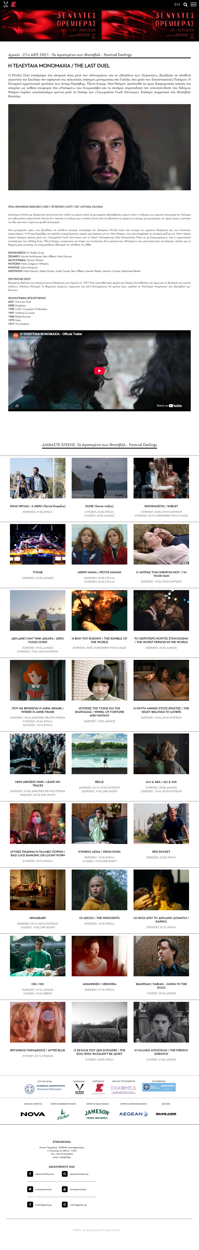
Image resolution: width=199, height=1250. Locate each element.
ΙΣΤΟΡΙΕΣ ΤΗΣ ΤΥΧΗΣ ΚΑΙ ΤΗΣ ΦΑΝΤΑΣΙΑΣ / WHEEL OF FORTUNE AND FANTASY (99, 712)
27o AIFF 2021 (36, 55)
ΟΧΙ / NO (37, 984)
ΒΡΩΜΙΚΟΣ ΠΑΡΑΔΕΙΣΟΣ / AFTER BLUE (37, 1050)
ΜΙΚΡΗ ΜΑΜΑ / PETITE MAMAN (99, 572)
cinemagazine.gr (43, 1205)
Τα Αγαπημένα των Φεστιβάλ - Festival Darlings (92, 55)
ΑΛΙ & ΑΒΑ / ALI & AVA (161, 782)
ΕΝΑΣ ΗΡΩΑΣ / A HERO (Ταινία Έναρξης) (37, 506)
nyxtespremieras (43, 1189)
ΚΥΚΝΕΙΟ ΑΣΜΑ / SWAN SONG (99, 851)
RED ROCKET (161, 851)
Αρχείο (14, 55)
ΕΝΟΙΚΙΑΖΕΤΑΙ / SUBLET (161, 506)
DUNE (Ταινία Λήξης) (99, 506)
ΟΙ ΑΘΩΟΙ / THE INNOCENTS (99, 918)
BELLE (99, 782)
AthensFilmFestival (44, 1174)
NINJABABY (38, 918)
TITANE (38, 572)
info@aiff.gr (65, 1157)
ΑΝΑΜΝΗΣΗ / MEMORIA (99, 984)
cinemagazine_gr (78, 1205)
